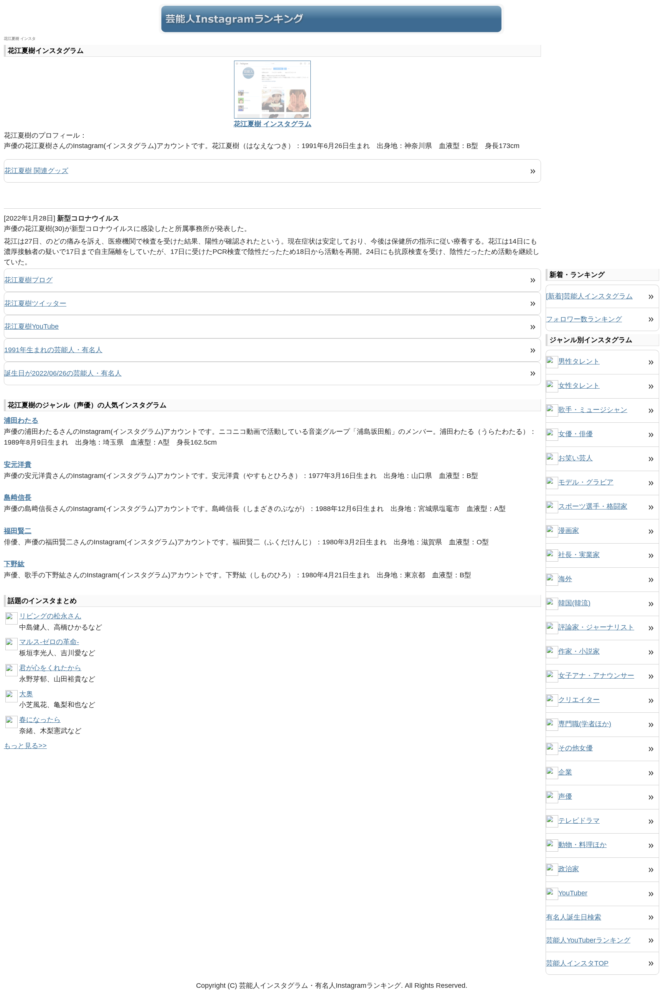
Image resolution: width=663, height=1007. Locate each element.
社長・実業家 (579, 555)
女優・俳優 (575, 434)
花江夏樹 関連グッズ (36, 171)
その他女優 (575, 748)
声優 (565, 796)
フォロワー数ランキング (584, 319)
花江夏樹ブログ (28, 280)
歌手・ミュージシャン (592, 410)
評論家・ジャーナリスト (596, 627)
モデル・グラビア (586, 482)
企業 (565, 772)
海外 (565, 579)
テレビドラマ (579, 820)
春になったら (40, 720)
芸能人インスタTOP (577, 963)
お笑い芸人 (575, 458)
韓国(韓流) (574, 603)
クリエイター (579, 700)
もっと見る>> (25, 746)
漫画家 (568, 530)
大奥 (26, 694)
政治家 (568, 869)
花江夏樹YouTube (31, 326)
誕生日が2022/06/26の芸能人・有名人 (63, 373)
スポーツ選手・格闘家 (592, 506)
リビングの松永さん (50, 616)
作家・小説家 (579, 651)
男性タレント (579, 361)
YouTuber (572, 893)
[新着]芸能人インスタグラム (589, 296)
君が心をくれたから (50, 668)
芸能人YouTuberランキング (588, 940)
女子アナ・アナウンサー (596, 675)
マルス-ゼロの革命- (49, 642)
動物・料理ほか (582, 845)
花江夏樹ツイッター (35, 303)
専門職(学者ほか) (584, 724)
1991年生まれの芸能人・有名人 (53, 350)
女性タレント (579, 385)
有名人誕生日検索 (573, 917)
